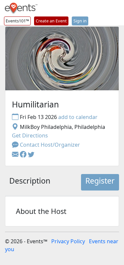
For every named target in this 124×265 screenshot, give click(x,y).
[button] (24, 154)
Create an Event (51, 21)
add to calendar (78, 117)
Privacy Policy (68, 241)
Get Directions (30, 135)
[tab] (30, 182)
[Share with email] (16, 154)
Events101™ (17, 21)
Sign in (80, 21)
